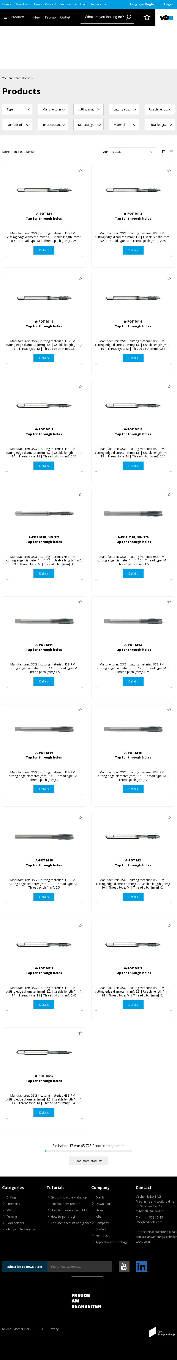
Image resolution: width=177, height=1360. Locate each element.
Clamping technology (21, 1229)
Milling (10, 1210)
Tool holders (15, 1223)
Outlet (65, 17)
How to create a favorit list (69, 1210)
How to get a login (64, 1216)
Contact (50, 4)
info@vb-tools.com (149, 1222)
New (37, 17)
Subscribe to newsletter (24, 1267)
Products (17, 17)
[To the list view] (171, 152)
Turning (11, 1216)
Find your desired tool (66, 1204)
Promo (50, 17)
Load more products (88, 1161)
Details (44, 250)
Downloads (23, 4)
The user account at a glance (71, 1223)
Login (168, 4)
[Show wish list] (146, 17)
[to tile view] (163, 152)
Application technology (91, 4)
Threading (13, 1204)
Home (26, 78)
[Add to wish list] (80, 170)
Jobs (98, 1216)
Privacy (53, 1329)
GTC (43, 1329)
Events (6, 4)
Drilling (11, 1197)
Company (102, 1223)
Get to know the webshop (69, 1197)
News (38, 4)
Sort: (104, 152)
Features (65, 4)
